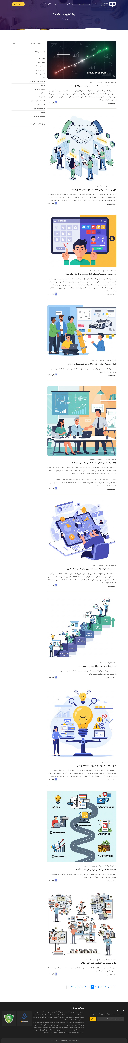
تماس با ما (48, 4)
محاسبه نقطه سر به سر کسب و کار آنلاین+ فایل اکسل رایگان (92, 86)
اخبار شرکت (42, 85)
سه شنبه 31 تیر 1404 (111, 565)
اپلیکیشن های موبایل (89, 866)
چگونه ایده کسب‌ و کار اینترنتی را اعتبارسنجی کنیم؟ (96, 765)
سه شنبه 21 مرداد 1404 (110, 83)
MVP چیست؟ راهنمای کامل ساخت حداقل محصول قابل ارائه (92, 364)
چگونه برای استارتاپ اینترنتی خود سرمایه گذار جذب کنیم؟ (93, 462)
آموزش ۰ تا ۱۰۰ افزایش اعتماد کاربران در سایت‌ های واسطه (93, 189)
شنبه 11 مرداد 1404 (111, 361)
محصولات (90, 4)
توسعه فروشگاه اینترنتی (38, 108)
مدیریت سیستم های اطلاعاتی (37, 81)
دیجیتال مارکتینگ (40, 66)
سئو (44, 78)
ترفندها (43, 112)
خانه (96, 4)
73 (72, 987)
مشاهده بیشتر (111, 103)
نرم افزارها (42, 93)
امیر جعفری (50, 103)
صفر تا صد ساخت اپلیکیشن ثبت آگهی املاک (98, 963)
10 (82, 987)
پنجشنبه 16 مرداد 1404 (110, 271)
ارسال (93, 1019)
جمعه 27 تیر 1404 (111, 762)
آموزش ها (42, 97)
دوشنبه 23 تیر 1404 (111, 960)
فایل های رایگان (40, 70)
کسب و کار (92, 83)
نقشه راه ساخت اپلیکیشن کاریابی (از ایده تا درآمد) (96, 869)
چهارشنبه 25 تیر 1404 (110, 866)
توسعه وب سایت (40, 74)
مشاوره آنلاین (18, 4)
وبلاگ (54, 4)
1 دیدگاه (101, 960)
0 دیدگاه (100, 83)
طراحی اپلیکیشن (71, 4)
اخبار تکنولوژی (41, 105)
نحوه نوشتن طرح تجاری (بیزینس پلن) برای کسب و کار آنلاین (91, 569)
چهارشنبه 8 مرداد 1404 (110, 459)
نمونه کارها (61, 4)
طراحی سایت (81, 4)
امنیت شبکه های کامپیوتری (37, 101)
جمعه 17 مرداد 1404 (111, 186)
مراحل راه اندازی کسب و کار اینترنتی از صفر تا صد (96, 666)
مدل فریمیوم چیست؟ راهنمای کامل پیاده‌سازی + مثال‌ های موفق (90, 274)
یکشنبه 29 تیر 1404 (111, 663)
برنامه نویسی (41, 62)
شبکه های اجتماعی (40, 89)
